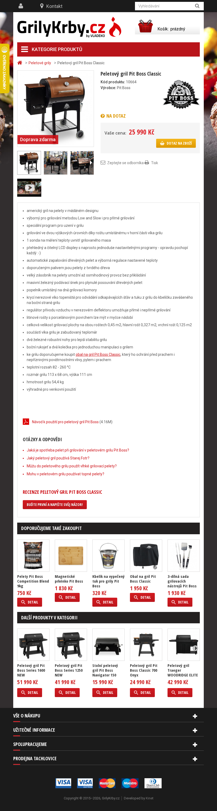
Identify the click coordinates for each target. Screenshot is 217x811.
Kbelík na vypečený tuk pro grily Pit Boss (108, 581)
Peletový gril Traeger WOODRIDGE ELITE (183, 670)
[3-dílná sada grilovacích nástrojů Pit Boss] (184, 556)
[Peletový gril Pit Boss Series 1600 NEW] (33, 645)
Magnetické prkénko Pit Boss (69, 578)
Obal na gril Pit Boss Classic (143, 578)
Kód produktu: (113, 82)
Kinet (149, 798)
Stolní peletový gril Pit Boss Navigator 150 (105, 670)
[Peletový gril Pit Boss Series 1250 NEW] (71, 645)
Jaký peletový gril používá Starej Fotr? (58, 458)
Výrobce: (108, 88)
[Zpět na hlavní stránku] (20, 62)
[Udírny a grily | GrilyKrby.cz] (69, 27)
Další (91, 163)
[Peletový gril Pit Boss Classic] (55, 108)
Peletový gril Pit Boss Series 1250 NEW (69, 670)
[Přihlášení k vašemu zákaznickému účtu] (21, 6)
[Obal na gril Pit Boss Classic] (146, 556)
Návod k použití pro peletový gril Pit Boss (65, 422)
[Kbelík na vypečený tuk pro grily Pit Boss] (108, 556)
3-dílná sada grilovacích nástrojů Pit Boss (182, 581)
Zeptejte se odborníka (125, 163)
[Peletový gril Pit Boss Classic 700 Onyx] (146, 645)
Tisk (154, 163)
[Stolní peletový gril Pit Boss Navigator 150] (108, 645)
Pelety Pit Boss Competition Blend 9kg (33, 581)
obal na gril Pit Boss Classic (98, 354)
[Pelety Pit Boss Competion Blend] (33, 556)
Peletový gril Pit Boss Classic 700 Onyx (143, 670)
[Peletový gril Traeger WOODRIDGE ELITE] (184, 645)
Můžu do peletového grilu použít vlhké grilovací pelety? (72, 466)
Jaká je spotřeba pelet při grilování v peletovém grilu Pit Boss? (78, 450)
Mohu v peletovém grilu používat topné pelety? (65, 474)
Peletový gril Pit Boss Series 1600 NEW (31, 670)
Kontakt (54, 6)
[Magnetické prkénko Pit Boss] (71, 556)
